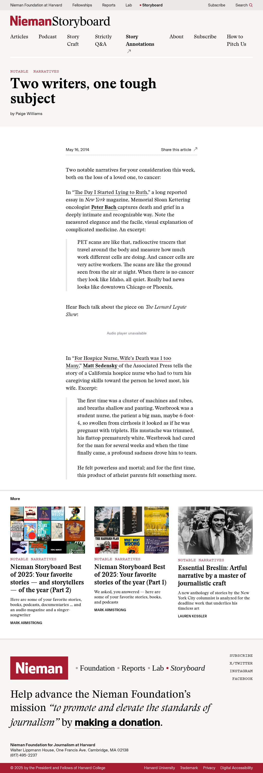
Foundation (97, 668)
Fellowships (82, 5)
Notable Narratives (34, 71)
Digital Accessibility (236, 768)
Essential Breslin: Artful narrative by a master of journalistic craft (212, 576)
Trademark (189, 768)
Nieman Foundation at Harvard (36, 5)
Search (242, 5)
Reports (108, 5)
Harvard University (159, 768)
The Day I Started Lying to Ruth (110, 192)
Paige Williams (29, 113)
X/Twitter (241, 663)
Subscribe (216, 5)
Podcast (48, 37)
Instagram (241, 670)
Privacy (209, 768)
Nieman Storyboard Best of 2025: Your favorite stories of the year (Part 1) (130, 575)
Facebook (242, 678)
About (177, 37)
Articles (19, 37)
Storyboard (152, 5)
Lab (129, 5)
